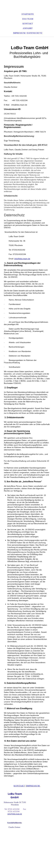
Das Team (27, 19)
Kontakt (28, 24)
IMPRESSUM (33, 786)
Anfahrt (28, 28)
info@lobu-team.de (22, 259)
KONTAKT (19, 786)
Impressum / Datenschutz (27, 33)
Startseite (27, 14)
